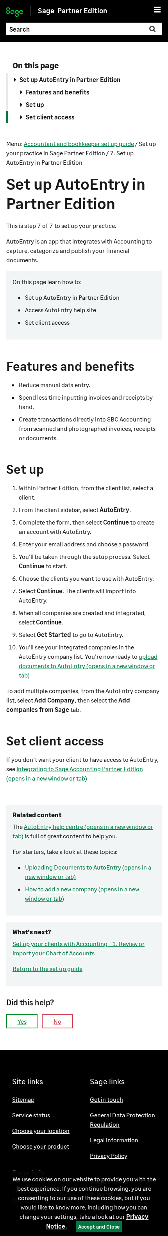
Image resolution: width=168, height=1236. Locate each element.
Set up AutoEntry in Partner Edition (70, 79)
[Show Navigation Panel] (157, 9)
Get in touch (106, 1099)
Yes (22, 1021)
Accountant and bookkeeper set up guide (79, 143)
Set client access (50, 117)
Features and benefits (57, 92)
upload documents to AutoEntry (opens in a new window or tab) (88, 666)
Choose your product (40, 1146)
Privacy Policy (108, 1155)
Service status (31, 1115)
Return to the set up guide (47, 968)
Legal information (114, 1140)
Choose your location (41, 1130)
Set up (35, 104)
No (57, 1021)
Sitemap (23, 1099)
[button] (152, 29)
